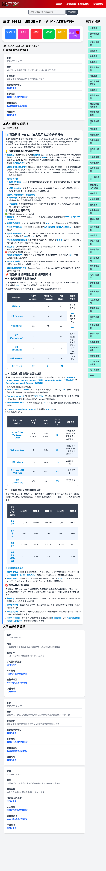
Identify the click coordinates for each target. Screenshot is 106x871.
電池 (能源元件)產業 (94, 186)
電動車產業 (94, 162)
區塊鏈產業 (94, 342)
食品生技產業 (94, 211)
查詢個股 (72, 12)
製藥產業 (93, 204)
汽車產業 (93, 129)
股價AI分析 (10, 32)
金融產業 (93, 50)
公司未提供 (11, 88)
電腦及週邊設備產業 (94, 105)
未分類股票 (94, 370)
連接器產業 (94, 134)
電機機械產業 (94, 96)
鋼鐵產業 (93, 193)
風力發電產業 (94, 293)
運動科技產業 (94, 318)
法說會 (59, 4)
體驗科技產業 (94, 335)
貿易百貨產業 (94, 68)
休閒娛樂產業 (94, 141)
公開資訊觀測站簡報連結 (17, 97)
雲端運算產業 (94, 309)
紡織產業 (93, 90)
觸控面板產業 (94, 220)
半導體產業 (94, 157)
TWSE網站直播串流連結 (17, 106)
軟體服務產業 (94, 251)
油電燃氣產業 (94, 169)
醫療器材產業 (94, 150)
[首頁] (10, 3)
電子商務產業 (94, 267)
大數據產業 (94, 356)
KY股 (92, 375)
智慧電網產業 (94, 284)
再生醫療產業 (94, 228)
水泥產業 (93, 28)
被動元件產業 (94, 242)
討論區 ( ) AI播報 (74, 34)
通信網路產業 (94, 122)
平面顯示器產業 (94, 113)
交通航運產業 (94, 43)
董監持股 (61, 32)
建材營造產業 (94, 35)
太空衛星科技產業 (94, 363)
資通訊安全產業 (94, 349)
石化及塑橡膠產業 (94, 82)
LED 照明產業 (94, 178)
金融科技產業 (94, 326)
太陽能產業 (94, 199)
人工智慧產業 (94, 301)
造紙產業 (93, 235)
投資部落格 (98, 4)
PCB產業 (93, 76)
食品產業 (93, 56)
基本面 (36, 32)
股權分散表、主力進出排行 (77, 4)
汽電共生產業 (94, 276)
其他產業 (93, 62)
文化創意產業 (94, 259)
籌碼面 (23, 32)
